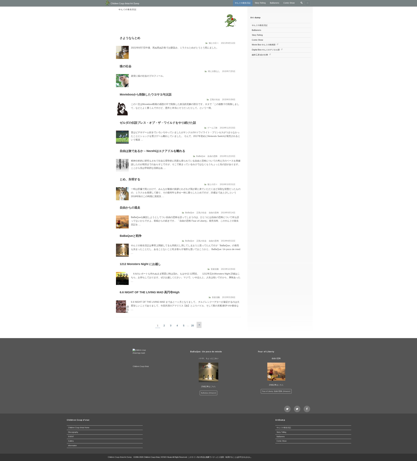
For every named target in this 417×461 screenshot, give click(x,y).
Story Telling (260, 3)
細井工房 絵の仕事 (260, 55)
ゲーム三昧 (212, 128)
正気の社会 (215, 99)
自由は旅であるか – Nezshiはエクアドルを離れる (152, 151)
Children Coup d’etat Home (78, 428)
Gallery (71, 441)
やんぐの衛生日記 (243, 3)
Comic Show (289, 3)
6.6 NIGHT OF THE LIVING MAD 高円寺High (150, 292)
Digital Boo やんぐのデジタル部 (266, 50)
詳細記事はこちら (208, 386)
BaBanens (274, 3)
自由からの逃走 (130, 207)
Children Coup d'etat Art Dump (125, 3)
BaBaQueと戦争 (131, 235)
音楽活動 (215, 269)
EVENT (71, 437)
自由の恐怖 (212, 156)
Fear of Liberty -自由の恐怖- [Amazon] (276, 391)
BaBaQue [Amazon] (208, 393)
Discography (73, 432)
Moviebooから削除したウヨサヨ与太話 (146, 94)
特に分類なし (214, 71)
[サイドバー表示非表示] (307, 3)
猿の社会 (125, 66)
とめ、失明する (130, 179)
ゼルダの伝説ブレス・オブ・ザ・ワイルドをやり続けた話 (158, 122)
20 (192, 326)
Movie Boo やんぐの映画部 (264, 45)
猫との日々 (214, 43)
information (72, 445)
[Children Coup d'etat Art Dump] (107, 3)
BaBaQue (200, 156)
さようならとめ (130, 38)
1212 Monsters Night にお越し (140, 264)
